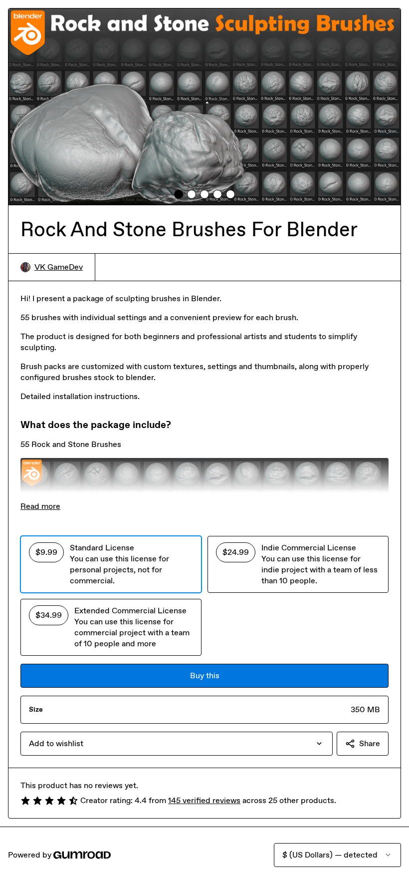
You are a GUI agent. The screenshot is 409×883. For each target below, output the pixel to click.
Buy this (204, 675)
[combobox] (176, 744)
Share (369, 743)
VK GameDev (58, 267)
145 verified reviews (204, 800)
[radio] (111, 564)
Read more (40, 506)
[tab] (178, 194)
